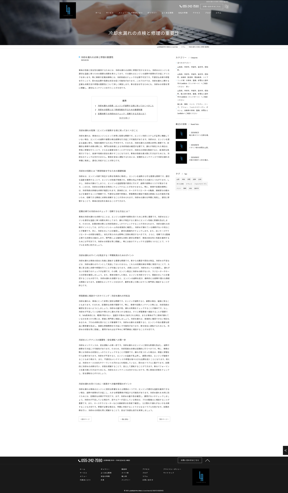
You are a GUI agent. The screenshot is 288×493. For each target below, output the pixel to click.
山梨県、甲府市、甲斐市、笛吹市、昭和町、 (192, 68)
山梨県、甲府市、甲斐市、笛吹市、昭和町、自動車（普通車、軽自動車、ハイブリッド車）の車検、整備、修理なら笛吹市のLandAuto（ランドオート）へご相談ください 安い (192, 80)
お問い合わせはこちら (212, 6)
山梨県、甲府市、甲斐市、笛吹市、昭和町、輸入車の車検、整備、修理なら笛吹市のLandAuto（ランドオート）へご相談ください (192, 95)
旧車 (199, 179)
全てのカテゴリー (184, 63)
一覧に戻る (124, 419)
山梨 (178, 179)
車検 (183, 179)
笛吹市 (196, 188)
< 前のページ (85, 419)
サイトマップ (168, 473)
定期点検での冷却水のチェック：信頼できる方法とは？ (122, 113)
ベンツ (179, 188)
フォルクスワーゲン (200, 184)
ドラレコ (189, 184)
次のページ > (163, 419)
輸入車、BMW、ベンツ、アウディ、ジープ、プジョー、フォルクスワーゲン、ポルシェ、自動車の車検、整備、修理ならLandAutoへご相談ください (192, 109)
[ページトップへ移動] (207, 460)
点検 (190, 188)
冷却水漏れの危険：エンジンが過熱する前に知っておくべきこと (126, 105)
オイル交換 (180, 184)
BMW (184, 188)
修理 (189, 179)
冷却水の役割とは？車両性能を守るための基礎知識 (120, 109)
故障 (194, 179)
